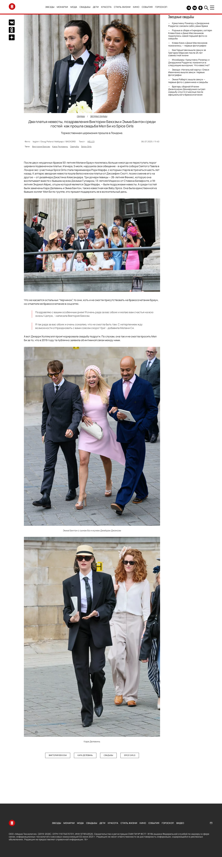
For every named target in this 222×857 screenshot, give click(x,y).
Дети (96, 6)
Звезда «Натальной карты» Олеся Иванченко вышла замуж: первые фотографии (188, 72)
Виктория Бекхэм (41, 146)
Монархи (62, 6)
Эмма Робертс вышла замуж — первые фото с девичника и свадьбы (188, 81)
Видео (180, 823)
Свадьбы (84, 6)
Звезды (49, 6)
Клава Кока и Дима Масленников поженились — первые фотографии (187, 44)
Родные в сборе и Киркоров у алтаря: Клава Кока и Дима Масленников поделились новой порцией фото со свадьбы (190, 34)
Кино (136, 6)
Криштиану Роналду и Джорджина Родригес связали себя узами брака (188, 24)
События (147, 6)
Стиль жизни (122, 6)
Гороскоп (161, 6)
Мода (73, 6)
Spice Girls (86, 146)
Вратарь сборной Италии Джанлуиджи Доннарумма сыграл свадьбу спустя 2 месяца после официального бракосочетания (186, 90)
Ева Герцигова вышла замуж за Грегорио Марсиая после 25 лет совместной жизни (187, 52)
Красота (106, 6)
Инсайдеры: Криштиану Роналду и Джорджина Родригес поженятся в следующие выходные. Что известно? (188, 62)
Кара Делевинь (60, 146)
